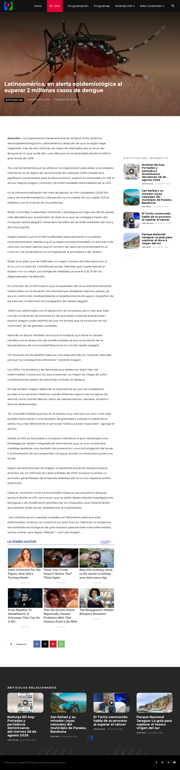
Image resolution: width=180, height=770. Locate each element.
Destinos (146, 207)
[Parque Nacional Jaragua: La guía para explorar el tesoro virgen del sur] (131, 241)
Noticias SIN (14, 100)
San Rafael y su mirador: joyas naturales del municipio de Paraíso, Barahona (157, 196)
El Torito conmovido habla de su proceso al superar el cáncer (156, 216)
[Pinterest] (53, 644)
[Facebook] (36, 644)
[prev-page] (125, 255)
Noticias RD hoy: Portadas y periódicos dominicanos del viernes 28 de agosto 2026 (154, 172)
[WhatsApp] (61, 644)
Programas (148, 223)
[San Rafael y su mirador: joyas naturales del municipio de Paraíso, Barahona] (131, 197)
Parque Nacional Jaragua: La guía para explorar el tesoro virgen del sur (157, 239)
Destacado (147, 184)
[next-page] (131, 255)
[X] (45, 644)
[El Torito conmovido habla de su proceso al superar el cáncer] (131, 220)
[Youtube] (174, 763)
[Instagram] (162, 763)
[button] (172, 6)
